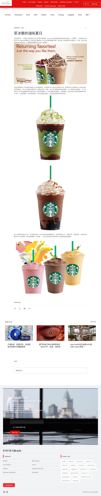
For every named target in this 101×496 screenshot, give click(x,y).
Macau (85, 473)
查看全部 (93, 321)
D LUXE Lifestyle (12, 450)
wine (72, 461)
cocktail (75, 469)
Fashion (43, 15)
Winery (76, 480)
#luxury (80, 461)
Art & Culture (7, 464)
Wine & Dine (35, 461)
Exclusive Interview (37, 468)
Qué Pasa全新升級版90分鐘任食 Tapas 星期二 (81, 345)
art (64, 461)
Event (28, 15)
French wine (66, 480)
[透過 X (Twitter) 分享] (20, 308)
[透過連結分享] (29, 308)
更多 (87, 15)
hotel (74, 465)
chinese (65, 473)
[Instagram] (7, 492)
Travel (52, 15)
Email (12, 418)
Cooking (61, 15)
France (93, 469)
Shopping (71, 15)
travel (82, 465)
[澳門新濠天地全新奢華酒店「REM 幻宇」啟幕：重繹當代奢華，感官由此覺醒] (51, 333)
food (89, 461)
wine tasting (66, 477)
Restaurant (18, 15)
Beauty (5, 461)
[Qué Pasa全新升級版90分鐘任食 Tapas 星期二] (82, 333)
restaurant (91, 465)
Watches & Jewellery (9, 472)
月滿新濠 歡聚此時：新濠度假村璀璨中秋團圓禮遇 (19, 345)
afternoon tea (75, 473)
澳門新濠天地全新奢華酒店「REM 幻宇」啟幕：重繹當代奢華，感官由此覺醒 (49, 345)
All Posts (8, 15)
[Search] (86, 4)
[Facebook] (4, 492)
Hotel (80, 15)
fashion (84, 469)
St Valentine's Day (87, 477)
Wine (35, 15)
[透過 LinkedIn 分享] (25, 308)
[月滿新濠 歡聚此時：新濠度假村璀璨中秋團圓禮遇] (19, 333)
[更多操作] (86, 28)
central (65, 469)
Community (35, 472)
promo (76, 477)
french (65, 465)
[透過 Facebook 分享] (15, 308)
